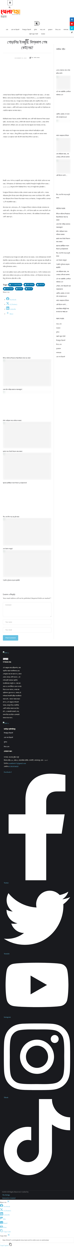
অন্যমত (43, 34)
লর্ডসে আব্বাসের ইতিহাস (62, 135)
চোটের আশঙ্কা (9, 288)
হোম (7, 29)
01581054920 (13, 766)
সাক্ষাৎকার (65, 29)
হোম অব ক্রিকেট (15, 29)
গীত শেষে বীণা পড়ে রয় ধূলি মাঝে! (11, 517)
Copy (4, 1245)
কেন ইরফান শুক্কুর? (8, 548)
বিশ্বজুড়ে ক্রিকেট (26, 29)
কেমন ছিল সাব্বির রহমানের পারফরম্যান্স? (12, 389)
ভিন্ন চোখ (57, 29)
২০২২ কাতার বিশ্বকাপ (16, 284)
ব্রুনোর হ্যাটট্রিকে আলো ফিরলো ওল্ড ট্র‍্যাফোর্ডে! (15, 483)
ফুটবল (35, 29)
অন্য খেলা (42, 29)
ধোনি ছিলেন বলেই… (61, 175)
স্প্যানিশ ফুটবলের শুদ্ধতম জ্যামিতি (11, 580)
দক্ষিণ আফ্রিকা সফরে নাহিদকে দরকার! (12, 420)
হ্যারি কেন (30, 288)
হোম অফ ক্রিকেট (8, 737)
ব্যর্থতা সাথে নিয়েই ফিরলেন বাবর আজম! (12, 451)
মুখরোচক (50, 29)
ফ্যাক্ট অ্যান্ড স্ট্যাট (33, 34)
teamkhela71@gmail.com (17, 763)
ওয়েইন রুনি (41, 284)
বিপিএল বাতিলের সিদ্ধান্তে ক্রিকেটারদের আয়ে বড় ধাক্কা (16, 358)
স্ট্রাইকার (20, 288)
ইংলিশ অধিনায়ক (30, 284)
